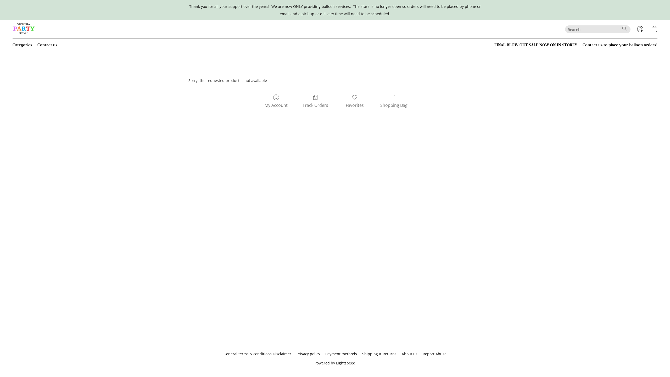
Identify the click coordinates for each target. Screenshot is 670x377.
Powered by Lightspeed (335, 363)
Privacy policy (308, 353)
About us (409, 353)
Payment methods (341, 353)
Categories (22, 45)
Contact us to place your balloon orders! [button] (620, 45)
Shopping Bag (393, 105)
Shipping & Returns (379, 353)
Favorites (355, 105)
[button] (24, 29)
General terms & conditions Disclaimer (257, 353)
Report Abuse (434, 353)
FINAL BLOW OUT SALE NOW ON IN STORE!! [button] (535, 45)
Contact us (47, 45)
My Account (276, 105)
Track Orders (315, 105)
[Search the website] (624, 28)
